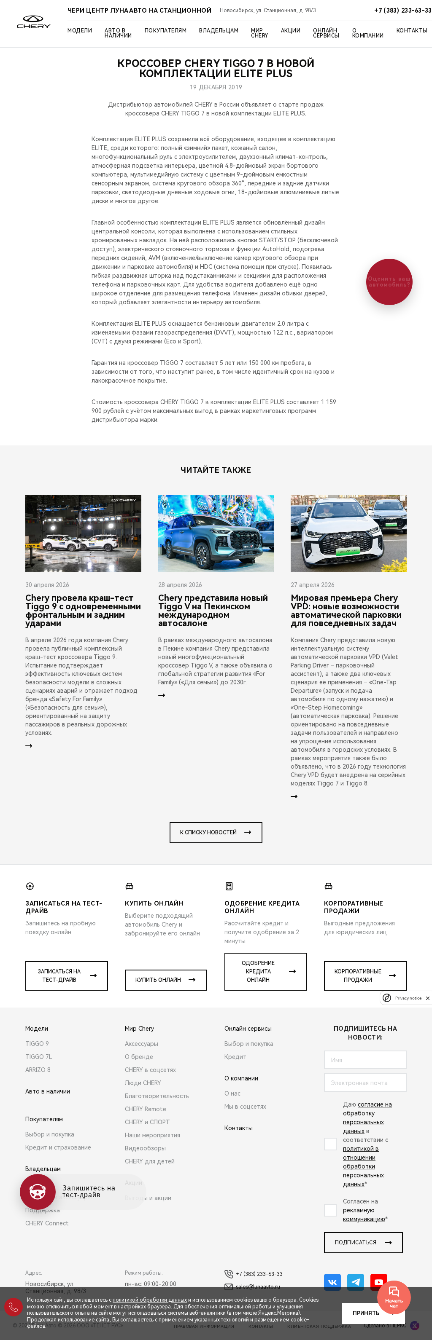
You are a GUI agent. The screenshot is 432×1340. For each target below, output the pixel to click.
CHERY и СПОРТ (147, 1122)
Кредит (235, 1056)
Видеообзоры (145, 1148)
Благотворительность (157, 1096)
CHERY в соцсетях (150, 1070)
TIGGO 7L (38, 1056)
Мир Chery (259, 33)
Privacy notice (408, 998)
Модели (80, 31)
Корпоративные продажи (358, 976)
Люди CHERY (143, 1083)
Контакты (412, 31)
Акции (291, 31)
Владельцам (218, 31)
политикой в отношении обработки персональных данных (363, 1166)
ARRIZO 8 (38, 1070)
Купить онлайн (158, 980)
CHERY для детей (150, 1161)
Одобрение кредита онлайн (258, 971)
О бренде (139, 1056)
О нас (232, 1093)
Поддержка (42, 1210)
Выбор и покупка (49, 1134)
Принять (366, 1313)
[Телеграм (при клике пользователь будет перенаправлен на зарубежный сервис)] (355, 1282)
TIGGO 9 (37, 1043)
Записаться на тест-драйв (59, 976)
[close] (427, 998)
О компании (368, 33)
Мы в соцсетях (245, 1106)
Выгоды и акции (148, 1198)
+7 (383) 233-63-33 (259, 1274)
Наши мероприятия (152, 1135)
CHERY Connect (47, 1223)
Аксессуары (141, 1043)
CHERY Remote (145, 1109)
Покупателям (166, 31)
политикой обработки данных (150, 1300)
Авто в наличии (118, 33)
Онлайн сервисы (326, 33)
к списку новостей (208, 833)
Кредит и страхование (58, 1147)
